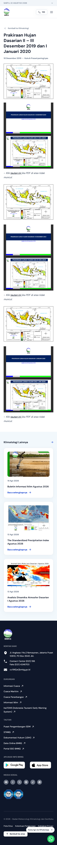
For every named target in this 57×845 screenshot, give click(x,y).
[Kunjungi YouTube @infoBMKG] (6, 782)
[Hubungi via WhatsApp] (51, 839)
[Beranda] (7, 12)
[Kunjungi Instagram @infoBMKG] (26, 782)
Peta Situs (8, 826)
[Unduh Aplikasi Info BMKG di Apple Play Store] (42, 765)
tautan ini (15, 173)
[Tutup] (51, 830)
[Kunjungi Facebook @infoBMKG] (12, 782)
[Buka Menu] (51, 12)
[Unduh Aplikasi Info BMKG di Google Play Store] (15, 765)
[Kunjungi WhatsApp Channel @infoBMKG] (39, 782)
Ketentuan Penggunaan (25, 826)
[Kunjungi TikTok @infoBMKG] (32, 782)
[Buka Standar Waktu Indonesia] (52, 3)
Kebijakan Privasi (45, 826)
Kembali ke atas (17, 834)
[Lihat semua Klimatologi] (51, 442)
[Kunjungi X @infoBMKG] (19, 782)
